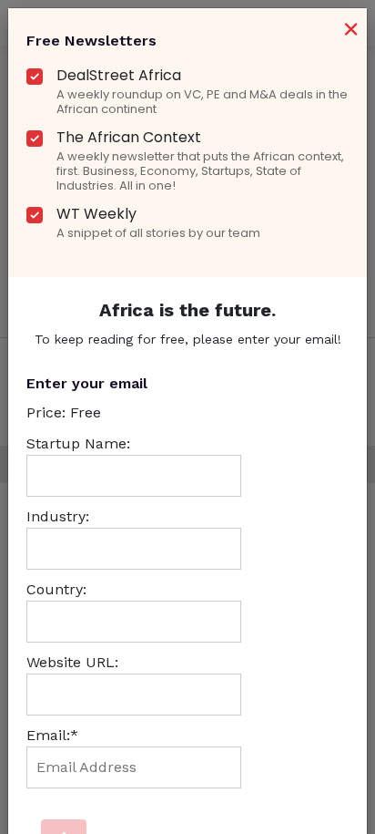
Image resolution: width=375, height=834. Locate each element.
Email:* (52, 735)
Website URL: (72, 662)
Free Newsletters (91, 40)
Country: (56, 589)
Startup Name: (78, 443)
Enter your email (86, 383)
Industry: (57, 516)
